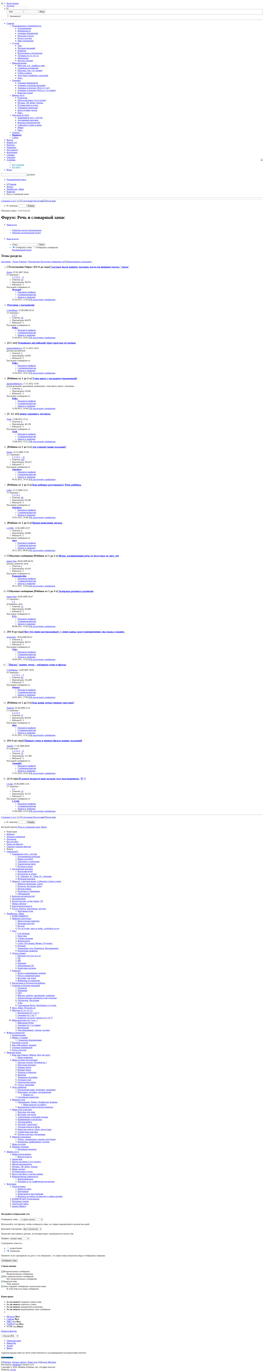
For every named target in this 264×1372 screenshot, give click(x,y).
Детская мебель (25, 1122)
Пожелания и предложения (30, 1194)
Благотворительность (22, 906)
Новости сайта (24, 1189)
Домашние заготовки (28, 1077)
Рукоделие (22, 98)
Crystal (10, 784)
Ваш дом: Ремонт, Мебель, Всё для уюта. (31, 1055)
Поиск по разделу (13, 239)
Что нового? (12, 150)
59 (22, 280)
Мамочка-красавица (21, 1137)
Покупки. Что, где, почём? (30, 70)
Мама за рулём (19, 1144)
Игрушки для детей (27, 978)
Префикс (5, 1238)
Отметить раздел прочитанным (26, 230)
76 (22, 753)
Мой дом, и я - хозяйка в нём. (31, 65)
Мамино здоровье (20, 1147)
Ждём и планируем (16, 1032)
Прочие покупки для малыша (31, 1134)
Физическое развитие (28, 951)
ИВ (19, 961)
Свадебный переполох (28, 1097)
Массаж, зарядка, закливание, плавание (36, 995)
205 (22, 459)
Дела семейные (19, 1087)
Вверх (44, 827)
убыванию (14, 1251)
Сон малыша (24, 933)
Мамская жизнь (19, 63)
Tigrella (10, 746)
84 (22, 677)
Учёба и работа (25, 73)
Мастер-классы (25, 1156)
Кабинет (11, 834)
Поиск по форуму (15, 844)
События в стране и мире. (30, 125)
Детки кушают (19, 953)
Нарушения (23, 1191)
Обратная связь (14, 1340)
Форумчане (12, 152)
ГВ (19, 958)
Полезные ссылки (20, 1201)
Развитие (22, 50)
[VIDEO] (11, 1324)
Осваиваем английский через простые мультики (47, 342)
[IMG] (9, 1321)
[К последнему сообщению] (41, 299)
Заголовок (6, 261)
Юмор (20, 127)
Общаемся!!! (12, 851)
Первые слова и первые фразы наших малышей (53, 740)
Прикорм (22, 963)
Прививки (22, 990)
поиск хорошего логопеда (35, 413)
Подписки (11, 839)
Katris (9, 272)
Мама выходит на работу (34, 1104)
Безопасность (24, 941)
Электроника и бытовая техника (33, 1117)
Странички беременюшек (30, 1040)
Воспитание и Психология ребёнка (28, 983)
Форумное (11, 1184)
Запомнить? (15, 16)
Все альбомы (18, 165)
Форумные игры (25, 911)
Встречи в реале (25, 866)
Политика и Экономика (29, 891)
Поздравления (18, 898)
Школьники (23, 58)
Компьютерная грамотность (25, 1176)
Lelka (9, 490)
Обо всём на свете (20, 115)
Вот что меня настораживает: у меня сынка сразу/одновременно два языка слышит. (74, 631)
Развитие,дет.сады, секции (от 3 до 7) (35, 1018)
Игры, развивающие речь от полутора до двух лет (89, 555)
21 (24, 457)
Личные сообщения (16, 836)
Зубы (20, 1003)
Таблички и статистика (28, 861)
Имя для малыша (25, 41)
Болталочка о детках (27, 874)
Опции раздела (12, 225)
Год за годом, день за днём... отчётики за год (38, 928)
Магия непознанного (22, 1164)
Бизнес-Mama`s (19, 1206)
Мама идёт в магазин (22, 1109)
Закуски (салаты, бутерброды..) (32, 1062)
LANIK (10, 528)
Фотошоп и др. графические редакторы (36, 1181)
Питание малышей (26, 48)
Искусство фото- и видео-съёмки (27, 1174)
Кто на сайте (12, 841)
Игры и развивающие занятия (32, 973)
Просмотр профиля (27, 292)
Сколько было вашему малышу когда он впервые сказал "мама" (90, 266)
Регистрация (12, 3)
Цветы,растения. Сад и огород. (26, 1161)
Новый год (12, 142)
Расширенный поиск (16, 179)
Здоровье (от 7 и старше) (29, 1025)
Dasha (9, 452)
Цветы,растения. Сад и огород (32, 100)
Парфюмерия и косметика (30, 1119)
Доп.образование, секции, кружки (34, 1030)
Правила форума (9, 1331)
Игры (9, 170)
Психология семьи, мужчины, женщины (37, 1090)
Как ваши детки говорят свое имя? (53, 702)
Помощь (10, 6)
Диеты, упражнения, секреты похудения (36, 1139)
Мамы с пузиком (20, 1037)
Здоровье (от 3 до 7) (27, 1015)
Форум (10, 140)
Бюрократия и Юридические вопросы (35, 1107)
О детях (15, 43)
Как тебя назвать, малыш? (24, 1045)
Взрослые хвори (25, 93)
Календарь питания (27, 968)
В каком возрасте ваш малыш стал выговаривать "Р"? (52, 778)
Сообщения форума (27, 294)
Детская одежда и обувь (29, 1127)
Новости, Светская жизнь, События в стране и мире (36, 881)
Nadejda (10, 708)
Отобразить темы (23, 247)
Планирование (24, 28)
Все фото (16, 167)
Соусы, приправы (26, 1085)
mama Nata (11, 561)
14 (22, 791)
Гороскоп (11, 157)
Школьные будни (26, 1023)
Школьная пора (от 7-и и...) (25, 1020)
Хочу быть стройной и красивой (33, 75)
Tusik (9, 419)
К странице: (12, 206)
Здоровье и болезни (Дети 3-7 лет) (34, 88)
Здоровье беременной (28, 33)
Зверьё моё (17, 1159)
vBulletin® (17, 1364)
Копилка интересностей (29, 122)
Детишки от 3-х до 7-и (28, 55)
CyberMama (12, 310)
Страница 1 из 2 (8, 201)
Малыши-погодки (26, 923)
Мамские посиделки (21, 918)
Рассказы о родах (26, 36)
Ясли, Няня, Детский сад (23, 1008)
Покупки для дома (26, 1112)
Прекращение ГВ (26, 965)
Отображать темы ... (10, 1219)
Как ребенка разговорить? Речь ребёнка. (57, 484)
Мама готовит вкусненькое (25, 1060)
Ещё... (20, 78)
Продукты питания (27, 1065)
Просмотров (34, 261)
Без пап (21, 926)
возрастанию (15, 1248)
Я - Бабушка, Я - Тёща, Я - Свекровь (35, 876)
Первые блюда (24, 1067)
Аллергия (22, 988)
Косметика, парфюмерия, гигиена (33, 1142)
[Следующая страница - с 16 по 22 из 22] (26, 201)
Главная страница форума (19, 846)
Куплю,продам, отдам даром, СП (27, 901)
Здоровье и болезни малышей (31, 85)
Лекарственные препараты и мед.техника (37, 998)
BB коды (11, 1316)
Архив (10, 1345)
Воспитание (23, 1027)
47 (22, 715)
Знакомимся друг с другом (30, 117)
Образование (24, 894)
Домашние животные (28, 108)
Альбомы (11, 160)
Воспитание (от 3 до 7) (28, 1013)
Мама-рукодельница (21, 1154)
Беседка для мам (25, 60)
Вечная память (24, 889)
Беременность (24, 31)
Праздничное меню (27, 1082)
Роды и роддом (25, 38)
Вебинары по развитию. (29, 980)
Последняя (38, 201)
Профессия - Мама (15, 189)
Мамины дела (18, 1099)
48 (22, 497)
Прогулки (22, 936)
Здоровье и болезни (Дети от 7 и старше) (37, 90)
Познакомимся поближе (29, 856)
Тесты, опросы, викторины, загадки (29, 908)
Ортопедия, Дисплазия (28, 1000)
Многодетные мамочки (28, 921)
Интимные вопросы (27, 1149)
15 (22, 606)
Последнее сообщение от (52, 261)
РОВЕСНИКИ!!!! (20, 916)
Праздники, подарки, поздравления (34, 1092)
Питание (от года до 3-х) (29, 956)
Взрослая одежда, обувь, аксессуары (34, 1129)
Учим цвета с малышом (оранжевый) (54, 378)
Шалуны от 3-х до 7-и (22, 1010)
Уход (20, 46)
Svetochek (11, 637)
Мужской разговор (26, 879)
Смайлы (10, 1319)
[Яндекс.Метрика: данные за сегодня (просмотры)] (47, 1362)
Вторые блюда (24, 1070)
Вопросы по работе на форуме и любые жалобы (40, 1196)
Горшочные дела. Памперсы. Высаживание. (38, 948)
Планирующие (19, 1035)
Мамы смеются (19, 903)
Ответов (23, 261)
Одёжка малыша (25, 938)
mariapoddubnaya (14, 348)
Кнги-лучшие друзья (27, 110)
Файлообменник (25, 1179)
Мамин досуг (18, 95)
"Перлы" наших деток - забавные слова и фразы (36, 664)
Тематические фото (27, 864)
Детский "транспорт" (28, 1124)
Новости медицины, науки (30, 884)
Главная (10, 23)
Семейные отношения (28, 68)
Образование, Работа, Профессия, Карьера (37, 1102)
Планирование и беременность (26, 26)
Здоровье (16, 80)
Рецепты (11, 145)
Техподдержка (19, 1186)
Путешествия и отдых (28, 105)
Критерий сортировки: (12, 1229)
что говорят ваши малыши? (49, 446)
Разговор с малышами (20, 304)
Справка (11, 155)
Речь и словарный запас (29, 975)
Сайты (15, 137)
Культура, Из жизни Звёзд (30, 886)
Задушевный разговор (28, 120)
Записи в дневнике (26, 297)
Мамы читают (18, 1169)
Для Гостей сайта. (20, 1204)
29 (22, 318)
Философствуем (25, 871)
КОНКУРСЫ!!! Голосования (25, 1199)
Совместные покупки (28, 1132)
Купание (22, 946)
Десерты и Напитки (27, 1072)
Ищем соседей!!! (25, 859)
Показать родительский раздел (26, 233)
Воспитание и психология (30, 53)
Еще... (20, 130)
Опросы (16, 132)
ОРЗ (20, 993)
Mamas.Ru (11, 1343)
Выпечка (22, 1075)
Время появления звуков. (47, 522)
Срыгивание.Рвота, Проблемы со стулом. (37, 1005)
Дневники (11, 147)
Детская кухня (24, 1080)
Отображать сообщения (46, 247)
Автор (15, 261)
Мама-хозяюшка (25, 1057)
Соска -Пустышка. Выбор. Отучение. (35, 943)
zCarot (13, 1369)
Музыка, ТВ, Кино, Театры (30, 103)
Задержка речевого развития (76, 591)
